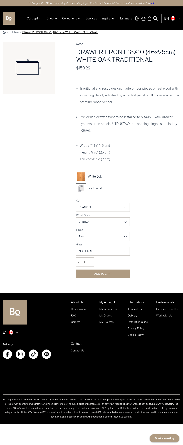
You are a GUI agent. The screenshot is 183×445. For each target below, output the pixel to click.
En (166, 18)
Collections (69, 18)
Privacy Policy (136, 328)
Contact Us (77, 350)
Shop (50, 18)
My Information (108, 309)
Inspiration (108, 18)
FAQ (73, 315)
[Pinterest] (46, 354)
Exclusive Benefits (166, 309)
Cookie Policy (136, 334)
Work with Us (164, 315)
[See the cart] (143, 18)
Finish (79, 230)
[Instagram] (20, 354)
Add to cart (103, 273)
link (153, 3)
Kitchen (14, 32)
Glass (79, 244)
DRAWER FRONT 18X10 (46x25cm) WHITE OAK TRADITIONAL (60, 32)
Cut (78, 200)
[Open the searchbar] (155, 18)
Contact (76, 344)
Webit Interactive (60, 399)
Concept (32, 18)
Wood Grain (83, 215)
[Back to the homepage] (9, 18)
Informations (136, 302)
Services (91, 18)
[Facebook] (7, 354)
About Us (77, 302)
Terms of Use (135, 309)
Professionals (165, 302)
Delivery (132, 315)
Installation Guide (138, 322)
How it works (78, 309)
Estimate (126, 18)
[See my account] (137, 18)
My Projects (106, 322)
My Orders (105, 315)
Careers (75, 322)
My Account (107, 302)
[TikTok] (33, 354)
